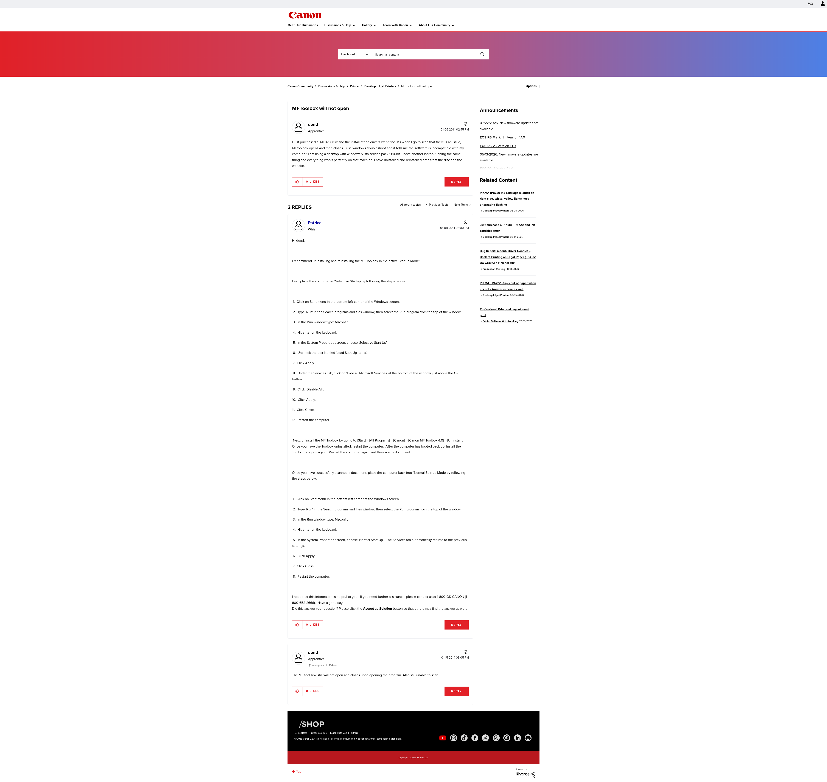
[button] (473, 356)
